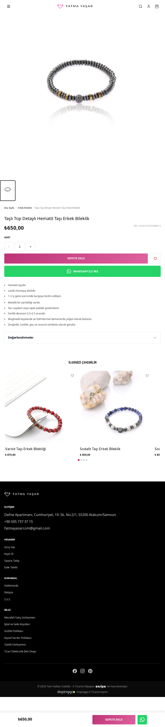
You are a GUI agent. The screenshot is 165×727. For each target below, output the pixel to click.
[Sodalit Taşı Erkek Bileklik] (116, 407)
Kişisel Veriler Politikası (18, 638)
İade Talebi (10, 567)
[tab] (79, 460)
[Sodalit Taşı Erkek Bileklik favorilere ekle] (147, 376)
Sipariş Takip (11, 561)
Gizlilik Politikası (13, 631)
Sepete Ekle (76, 258)
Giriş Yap (9, 547)
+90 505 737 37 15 (18, 521)
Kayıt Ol (8, 554)
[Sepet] (157, 6)
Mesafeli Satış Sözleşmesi (19, 617)
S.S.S (7, 599)
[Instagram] (82, 672)
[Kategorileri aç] (8, 6)
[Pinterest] (90, 672)
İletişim (8, 592)
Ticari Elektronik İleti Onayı (20, 651)
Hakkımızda (11, 585)
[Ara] (140, 6)
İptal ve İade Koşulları (17, 624)
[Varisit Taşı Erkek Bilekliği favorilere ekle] (72, 376)
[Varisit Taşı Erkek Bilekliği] (41, 407)
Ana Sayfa (9, 207)
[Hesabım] (149, 6)
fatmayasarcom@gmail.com (27, 528)
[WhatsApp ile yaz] (142, 719)
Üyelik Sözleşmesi (15, 644)
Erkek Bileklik (25, 207)
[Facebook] (75, 672)
